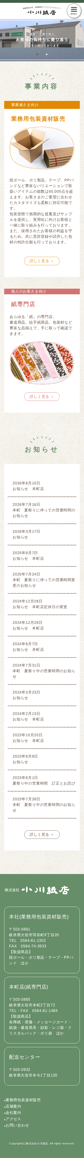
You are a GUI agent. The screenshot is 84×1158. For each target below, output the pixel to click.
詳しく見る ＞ (42, 261)
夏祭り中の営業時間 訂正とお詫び (44, 783)
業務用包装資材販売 (22, 1100)
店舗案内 (12, 1106)
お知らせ (20, 537)
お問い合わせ (16, 1125)
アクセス (12, 1119)
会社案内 (12, 1113)
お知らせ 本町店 (28, 489)
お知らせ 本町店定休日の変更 (40, 607)
